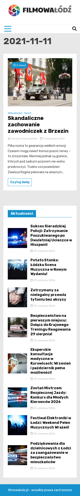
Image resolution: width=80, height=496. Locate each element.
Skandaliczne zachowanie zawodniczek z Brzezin (38, 124)
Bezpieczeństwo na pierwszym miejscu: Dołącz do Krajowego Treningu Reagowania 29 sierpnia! (50, 324)
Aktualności (15, 113)
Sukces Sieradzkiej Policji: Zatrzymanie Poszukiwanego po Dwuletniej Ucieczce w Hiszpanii (51, 235)
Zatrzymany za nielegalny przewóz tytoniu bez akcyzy (48, 295)
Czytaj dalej (19, 182)
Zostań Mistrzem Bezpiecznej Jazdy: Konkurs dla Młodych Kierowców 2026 (49, 395)
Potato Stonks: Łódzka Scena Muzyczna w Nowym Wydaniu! (48, 267)
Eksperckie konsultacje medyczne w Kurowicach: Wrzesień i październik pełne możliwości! (50, 361)
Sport (27, 113)
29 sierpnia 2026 (44, 250)
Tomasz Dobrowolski (24, 138)
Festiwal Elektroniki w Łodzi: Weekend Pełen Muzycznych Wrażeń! (50, 422)
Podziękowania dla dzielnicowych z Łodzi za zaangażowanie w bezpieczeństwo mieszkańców (50, 452)
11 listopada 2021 (53, 138)
